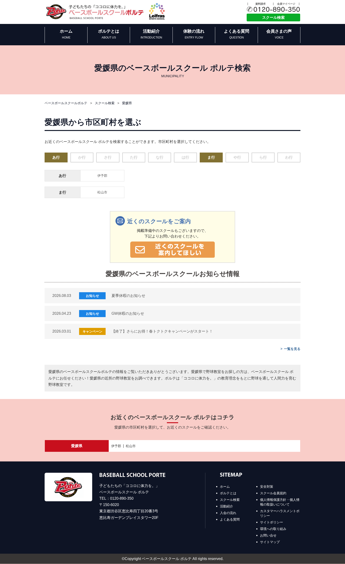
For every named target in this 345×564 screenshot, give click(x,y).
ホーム (66, 34)
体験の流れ (193, 34)
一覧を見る (292, 349)
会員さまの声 (279, 34)
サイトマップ (270, 542)
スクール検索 (273, 17)
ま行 (211, 157)
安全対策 (266, 486)
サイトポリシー (271, 522)
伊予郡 (102, 175)
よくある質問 (236, 34)
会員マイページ (286, 4)
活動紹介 (151, 34)
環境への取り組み (273, 529)
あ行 (56, 157)
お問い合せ (268, 535)
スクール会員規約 (273, 493)
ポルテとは (108, 34)
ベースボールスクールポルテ (66, 103)
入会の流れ (228, 513)
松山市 (102, 192)
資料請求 (260, 4)
